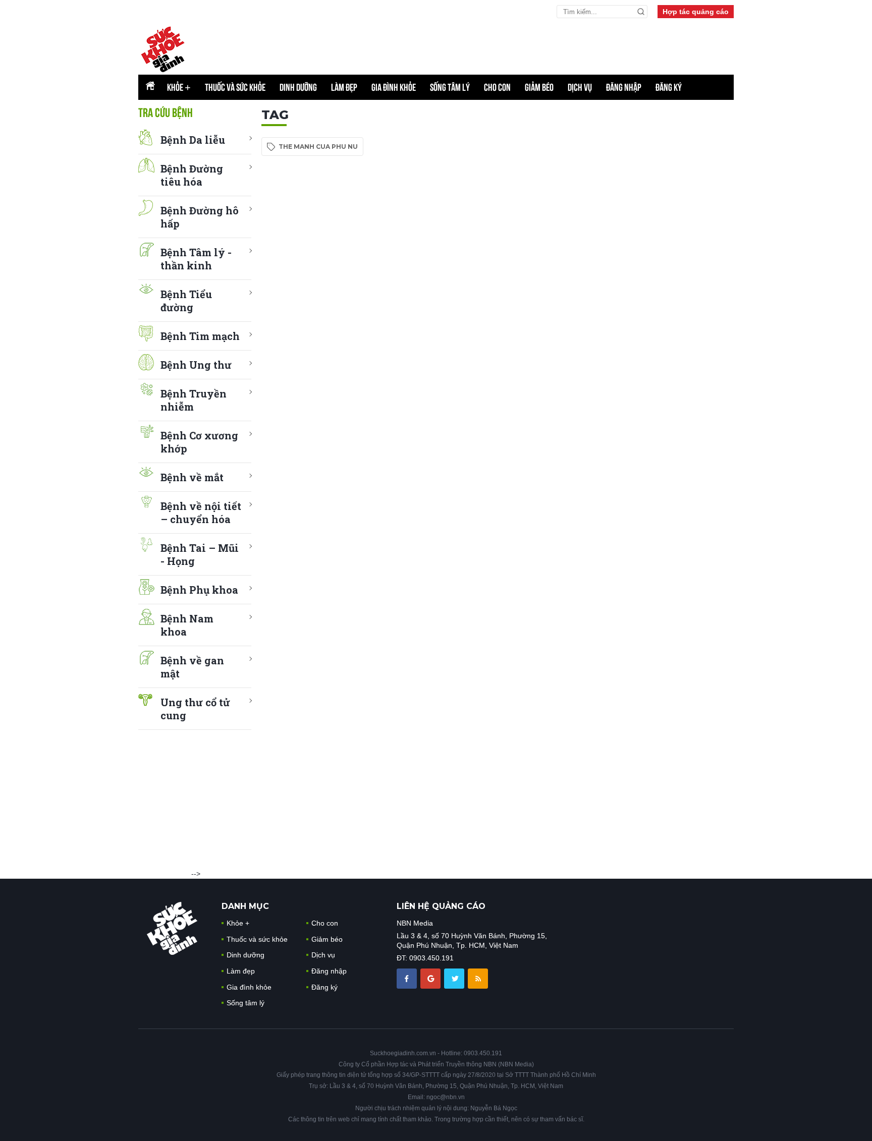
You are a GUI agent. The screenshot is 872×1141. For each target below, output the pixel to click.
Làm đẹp (344, 87)
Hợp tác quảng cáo (696, 12)
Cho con (497, 87)
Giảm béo (539, 87)
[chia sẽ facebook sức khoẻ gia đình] (408, 978)
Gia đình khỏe (393, 87)
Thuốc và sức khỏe (235, 87)
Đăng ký (669, 87)
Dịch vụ (580, 87)
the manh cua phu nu (318, 146)
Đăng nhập (623, 87)
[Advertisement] (658, 258)
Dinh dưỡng (298, 87)
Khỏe (179, 87)
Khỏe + (238, 923)
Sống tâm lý (450, 87)
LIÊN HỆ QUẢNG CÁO (441, 906)
